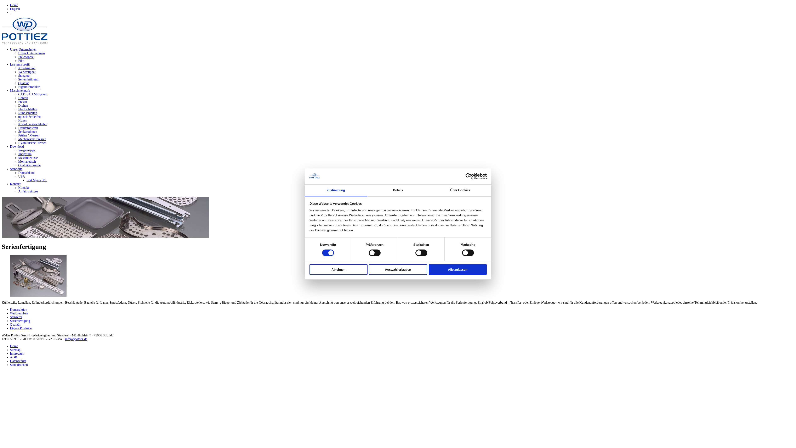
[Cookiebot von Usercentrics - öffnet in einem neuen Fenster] (468, 176)
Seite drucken (19, 364)
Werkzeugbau (27, 72)
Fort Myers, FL (37, 180)
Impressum (17, 353)
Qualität (23, 83)
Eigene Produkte (29, 87)
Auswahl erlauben (398, 269)
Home (14, 5)
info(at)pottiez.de (76, 339)
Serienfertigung (28, 79)
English (15, 9)
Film (21, 60)
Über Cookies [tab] (460, 190)
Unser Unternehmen (23, 49)
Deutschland (26, 172)
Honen (22, 120)
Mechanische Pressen (32, 139)
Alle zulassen (457, 269)
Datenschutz (18, 361)
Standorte (16, 169)
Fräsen (22, 101)
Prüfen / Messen (28, 135)
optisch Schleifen (29, 116)
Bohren (23, 98)
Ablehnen (338, 269)
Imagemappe (26, 150)
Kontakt (15, 184)
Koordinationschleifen (32, 124)
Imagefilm (25, 154)
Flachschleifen (27, 109)
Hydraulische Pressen (32, 143)
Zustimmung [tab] (336, 190)
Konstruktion (26, 68)
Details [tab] (398, 190)
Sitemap (15, 350)
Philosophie (26, 57)
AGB (13, 357)
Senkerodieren (27, 131)
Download (17, 146)
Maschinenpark (20, 90)
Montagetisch (27, 161)
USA (21, 176)
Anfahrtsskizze (28, 191)
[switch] (375, 253)
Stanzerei (24, 75)
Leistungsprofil (20, 64)
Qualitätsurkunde (29, 165)
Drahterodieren (28, 128)
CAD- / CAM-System (32, 94)
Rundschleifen (27, 113)
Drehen (23, 105)
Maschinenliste (28, 157)
